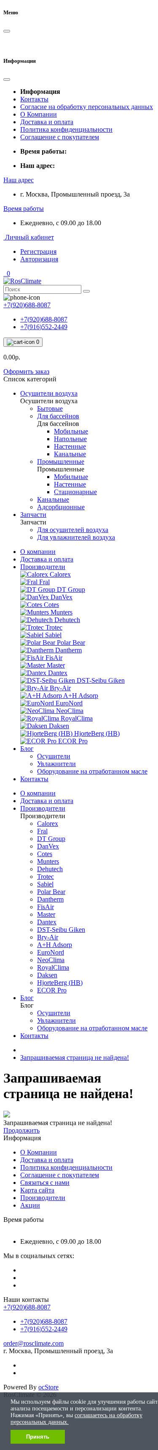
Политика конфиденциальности (66, 129)
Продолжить (21, 1130)
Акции (30, 1205)
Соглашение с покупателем (59, 137)
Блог (27, 748)
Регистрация (38, 251)
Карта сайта (37, 1190)
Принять (37, 1437)
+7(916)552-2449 (43, 326)
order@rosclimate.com (33, 1343)
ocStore (48, 1387)
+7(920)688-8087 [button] (27, 1307)
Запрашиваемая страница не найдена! (74, 1057)
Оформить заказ (26, 371)
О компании (38, 551)
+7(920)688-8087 (43, 319)
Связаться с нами (45, 1182)
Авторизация (39, 259)
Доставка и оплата (46, 121)
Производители (42, 566)
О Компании (38, 114)
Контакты (34, 99)
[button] (18, 180)
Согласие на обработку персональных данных (86, 106)
